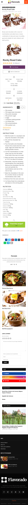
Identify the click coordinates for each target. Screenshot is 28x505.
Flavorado (6, 11)
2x (21, 107)
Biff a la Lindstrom (12, 464)
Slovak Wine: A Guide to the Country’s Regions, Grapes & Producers (12, 427)
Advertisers (3, 448)
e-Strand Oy (14, 500)
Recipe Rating (5, 336)
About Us (3, 444)
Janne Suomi (5, 429)
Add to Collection (15, 71)
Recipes (4, 7)
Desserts (11, 7)
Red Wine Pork (6, 308)
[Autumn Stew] (4, 458)
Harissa (3, 399)
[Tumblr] (19, 492)
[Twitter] (7, 492)
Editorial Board (4, 442)
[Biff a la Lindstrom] (4, 466)
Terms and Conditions (5, 446)
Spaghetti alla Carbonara (7, 396)
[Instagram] (11, 492)
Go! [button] (16, 225)
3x (23, 107)
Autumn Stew (11, 457)
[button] (4, 63)
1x (18, 107)
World (14, 7)
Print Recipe (15, 67)
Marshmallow (5, 235)
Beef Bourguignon (7, 328)
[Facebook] (4, 492)
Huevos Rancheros (7, 288)
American (7, 7)
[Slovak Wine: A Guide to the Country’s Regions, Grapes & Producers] (14, 416)
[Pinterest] (15, 492)
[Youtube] (23, 492)
